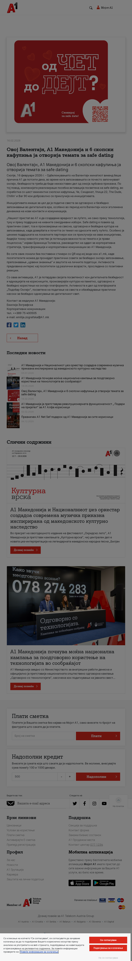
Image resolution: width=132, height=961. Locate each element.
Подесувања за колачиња (108, 948)
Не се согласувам (108, 958)
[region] (65, 947)
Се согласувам (108, 940)
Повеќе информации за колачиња (39, 952)
